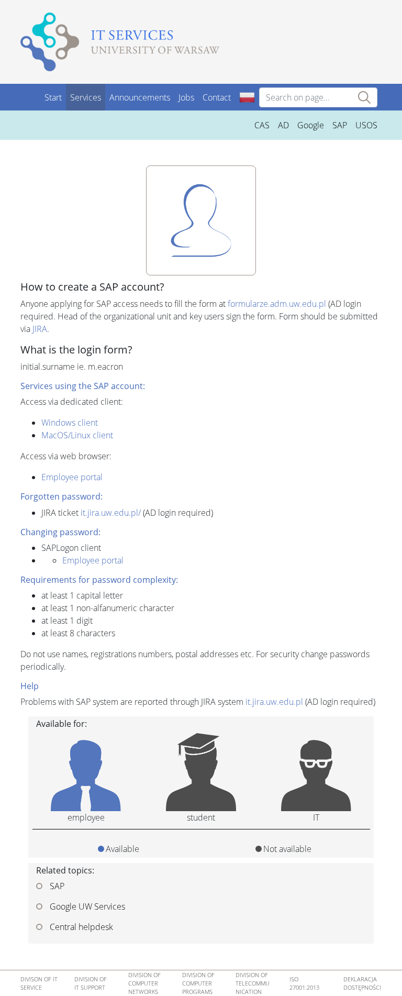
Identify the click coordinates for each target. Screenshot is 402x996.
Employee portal (72, 477)
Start (53, 97)
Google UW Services (86, 906)
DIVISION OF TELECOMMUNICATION (253, 983)
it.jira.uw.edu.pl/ (111, 512)
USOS (366, 125)
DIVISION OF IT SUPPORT (90, 983)
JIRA (39, 329)
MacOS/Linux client (77, 435)
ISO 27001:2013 (304, 983)
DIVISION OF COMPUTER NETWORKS (144, 983)
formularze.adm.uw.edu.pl (277, 303)
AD (283, 125)
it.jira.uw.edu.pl (274, 701)
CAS (262, 125)
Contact (217, 97)
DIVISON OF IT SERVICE (39, 983)
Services (85, 97)
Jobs (186, 97)
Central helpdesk (80, 927)
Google (310, 125)
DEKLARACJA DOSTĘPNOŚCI (362, 983)
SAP (339, 125)
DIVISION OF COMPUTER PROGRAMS (198, 983)
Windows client (69, 422)
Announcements (139, 97)
